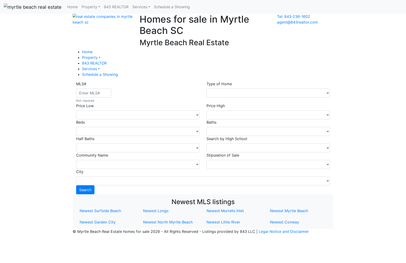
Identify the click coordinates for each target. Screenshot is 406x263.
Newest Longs (155, 210)
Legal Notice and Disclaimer (284, 231)
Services (89, 68)
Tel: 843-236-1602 (293, 16)
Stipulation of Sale (223, 155)
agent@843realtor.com (297, 22)
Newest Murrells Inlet (225, 210)
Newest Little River (223, 222)
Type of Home (219, 83)
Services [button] (139, 6)
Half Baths (85, 138)
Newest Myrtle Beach (289, 210)
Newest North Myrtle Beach (168, 222)
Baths (211, 122)
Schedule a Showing (172, 6)
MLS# (81, 83)
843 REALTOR (116, 6)
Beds (80, 122)
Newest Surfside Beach (100, 210)
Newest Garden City (98, 222)
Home (72, 6)
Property (90, 57)
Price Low (85, 105)
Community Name (92, 155)
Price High (216, 105)
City (79, 171)
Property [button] (89, 6)
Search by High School (227, 138)
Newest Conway (284, 222)
